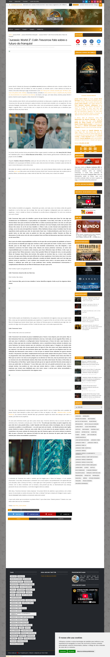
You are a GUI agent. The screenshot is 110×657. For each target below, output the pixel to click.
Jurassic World (16, 34)
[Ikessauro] (88, 248)
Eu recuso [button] (71, 651)
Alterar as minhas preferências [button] (85, 651)
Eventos (93, 432)
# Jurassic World (16, 510)
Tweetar (18, 514)
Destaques (85, 429)
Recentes (79, 358)
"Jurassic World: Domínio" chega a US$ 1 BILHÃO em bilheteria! (73, 5)
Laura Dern (79, 467)
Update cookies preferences (13, 656)
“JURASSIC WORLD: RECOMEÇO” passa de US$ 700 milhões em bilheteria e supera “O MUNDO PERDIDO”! (92, 379)
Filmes (25, 29)
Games (32, 29)
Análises (78, 416)
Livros (17, 29)
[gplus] (97, 1)
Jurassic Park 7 (81, 442)
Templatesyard (24, 653)
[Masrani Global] (88, 279)
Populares (88, 358)
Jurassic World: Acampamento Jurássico (85, 454)
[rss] (100, 1)
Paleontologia (80, 473)
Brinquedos (79, 424)
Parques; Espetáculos (93, 473)
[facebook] (83, 1)
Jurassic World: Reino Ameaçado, (47, 47)
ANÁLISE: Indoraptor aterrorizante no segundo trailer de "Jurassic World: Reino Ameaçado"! (90, 320)
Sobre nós (17, 1)
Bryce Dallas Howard (91, 424)
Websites (40, 29)
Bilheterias (52, 4)
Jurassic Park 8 (93, 442)
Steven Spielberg (94, 478)
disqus (18, 518)
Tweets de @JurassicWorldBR (48, 576)
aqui (15, 171)
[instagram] (95, 1)
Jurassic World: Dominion (84, 459)
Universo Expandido (82, 483)
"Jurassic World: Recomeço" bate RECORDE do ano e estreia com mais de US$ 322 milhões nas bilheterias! (91, 395)
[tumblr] (89, 1)
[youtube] (92, 1)
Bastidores (91, 418)
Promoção (96, 475)
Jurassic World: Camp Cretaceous (87, 457)
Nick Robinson (80, 470)
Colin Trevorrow (90, 426)
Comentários (97, 358)
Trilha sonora (87, 480)
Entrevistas (85, 432)
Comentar (66, 514)
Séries (85, 478)
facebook (60, 518)
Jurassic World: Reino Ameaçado (30, 34)
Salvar (50, 514)
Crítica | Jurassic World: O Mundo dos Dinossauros (90, 305)
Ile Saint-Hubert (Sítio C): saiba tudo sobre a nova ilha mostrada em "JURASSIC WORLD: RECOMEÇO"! (91, 371)
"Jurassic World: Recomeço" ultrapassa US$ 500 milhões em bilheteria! (90, 387)
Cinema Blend (22, 505)
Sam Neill (78, 478)
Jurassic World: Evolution (84, 462)
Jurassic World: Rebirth (88, 95)
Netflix (92, 467)
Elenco (78, 432)
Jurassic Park (95, 440)
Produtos (88, 475)
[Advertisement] (88, 343)
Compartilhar (34, 514)
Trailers (78, 480)
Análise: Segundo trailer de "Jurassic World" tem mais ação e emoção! (91, 299)
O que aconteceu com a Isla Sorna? (91, 311)
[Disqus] (40, 543)
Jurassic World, (34, 47)
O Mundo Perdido (92, 470)
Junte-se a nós (34, 1)
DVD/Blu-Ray (95, 429)
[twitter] (86, 1)
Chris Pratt (79, 426)
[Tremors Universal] (88, 257)
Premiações (79, 475)
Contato (25, 1)
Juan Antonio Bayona (82, 440)
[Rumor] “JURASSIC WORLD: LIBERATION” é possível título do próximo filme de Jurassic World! (90, 363)
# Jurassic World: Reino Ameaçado (30, 510)
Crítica (78, 429)
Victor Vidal (45, 653)
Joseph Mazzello (81, 437)
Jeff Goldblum (91, 434)
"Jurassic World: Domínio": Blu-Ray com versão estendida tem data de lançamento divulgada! (92, 327)
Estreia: (82, 143)
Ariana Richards (81, 418)
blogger (39, 518)
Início (10, 1)
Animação (86, 416)
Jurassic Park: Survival (83, 448)
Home (10, 34)
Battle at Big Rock (81, 421)
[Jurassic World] (88, 271)
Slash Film (15, 505)
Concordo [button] (63, 651)
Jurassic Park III (81, 445)
